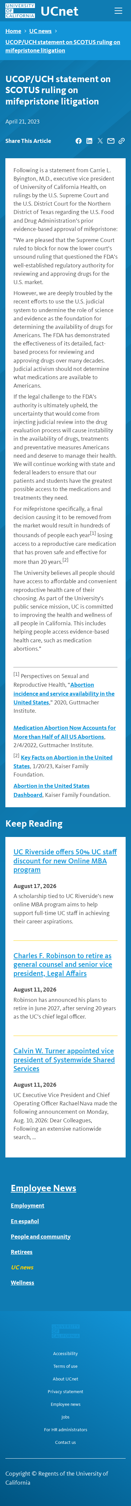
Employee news (66, 1404)
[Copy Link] (122, 141)
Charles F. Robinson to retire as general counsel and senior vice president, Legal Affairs (62, 964)
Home (13, 31)
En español (25, 1221)
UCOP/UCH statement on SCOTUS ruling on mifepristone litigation (62, 46)
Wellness (22, 1282)
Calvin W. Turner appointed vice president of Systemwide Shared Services (64, 1060)
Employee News (43, 1188)
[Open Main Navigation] (118, 10)
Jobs (65, 1417)
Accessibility (65, 1353)
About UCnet (65, 1379)
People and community (41, 1236)
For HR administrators (65, 1430)
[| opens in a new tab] (79, 141)
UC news (40, 31)
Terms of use (65, 1366)
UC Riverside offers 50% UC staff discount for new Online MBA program (65, 861)
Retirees (22, 1252)
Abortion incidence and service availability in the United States (64, 693)
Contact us (65, 1442)
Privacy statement (65, 1391)
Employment (27, 1205)
